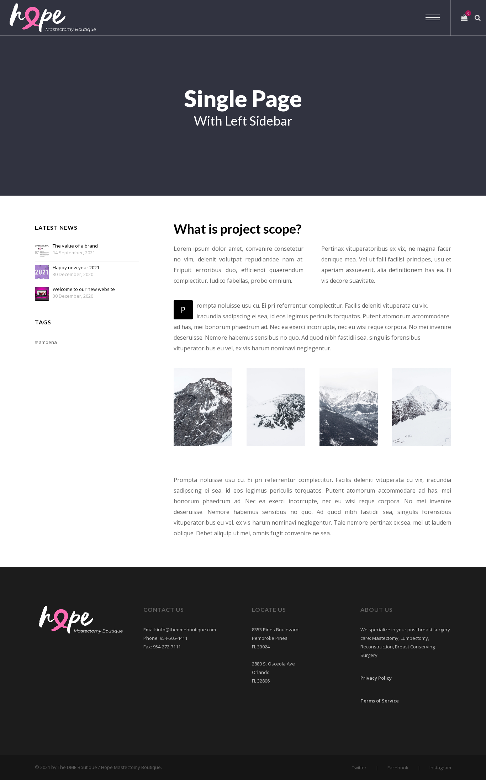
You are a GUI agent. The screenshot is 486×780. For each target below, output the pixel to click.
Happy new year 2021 (76, 268)
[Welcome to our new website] (42, 294)
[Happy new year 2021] (42, 272)
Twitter (359, 767)
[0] (464, 18)
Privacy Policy (376, 678)
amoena (48, 342)
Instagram (440, 767)
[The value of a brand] (42, 250)
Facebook (397, 767)
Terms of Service (379, 700)
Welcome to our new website (84, 289)
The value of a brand (75, 246)
